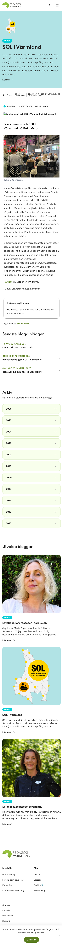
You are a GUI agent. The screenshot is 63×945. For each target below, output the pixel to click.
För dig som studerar (12, 880)
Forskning (7, 885)
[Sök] (48, 5)
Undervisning (8, 874)
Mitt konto (7, 915)
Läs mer (7, 640)
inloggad (29, 309)
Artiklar (37, 874)
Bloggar (11, 95)
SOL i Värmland (21, 47)
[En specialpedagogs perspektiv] (31, 768)
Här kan (8, 281)
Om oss (6, 905)
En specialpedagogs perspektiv (22, 806)
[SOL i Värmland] (31, 676)
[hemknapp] (3, 95)
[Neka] (59, 935)
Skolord (6, 921)
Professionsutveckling (13, 890)
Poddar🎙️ (39, 885)
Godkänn (31, 939)
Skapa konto (23, 323)
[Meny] (57, 5)
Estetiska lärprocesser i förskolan (24, 622)
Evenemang (39, 890)
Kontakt (6, 910)
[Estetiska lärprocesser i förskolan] (31, 584)
